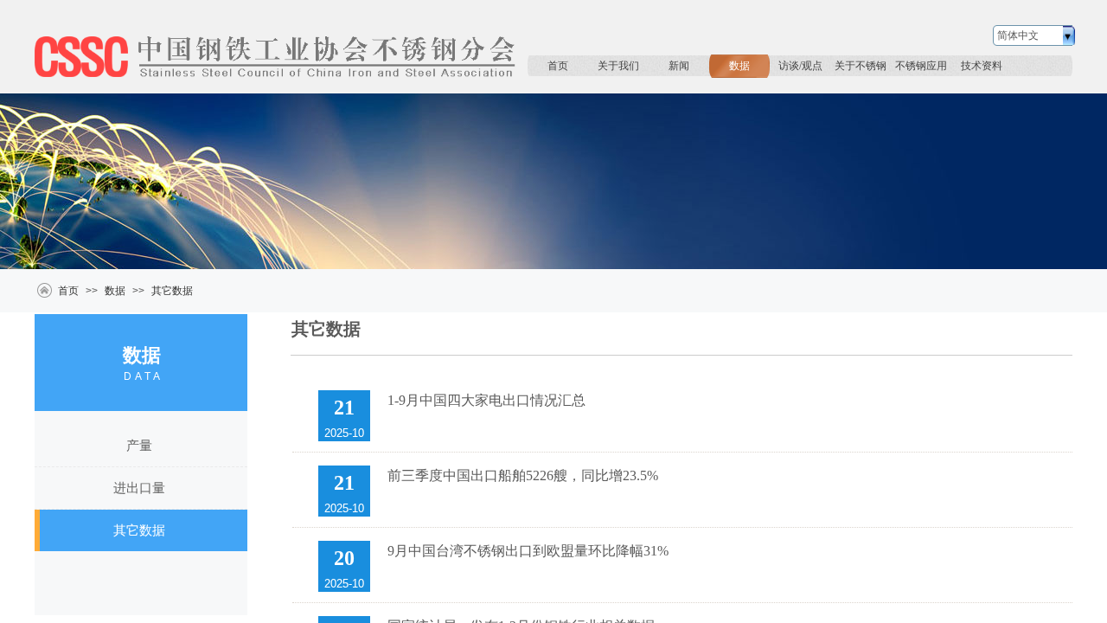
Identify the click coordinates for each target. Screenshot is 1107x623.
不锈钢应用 (921, 66)
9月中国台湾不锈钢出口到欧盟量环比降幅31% (528, 550)
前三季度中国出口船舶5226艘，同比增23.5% (522, 475)
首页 (557, 66)
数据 (739, 66)
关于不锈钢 (860, 66)
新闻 (679, 66)
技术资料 (981, 66)
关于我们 (618, 66)
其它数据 (172, 291)
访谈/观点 (800, 66)
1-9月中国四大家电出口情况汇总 (486, 400)
